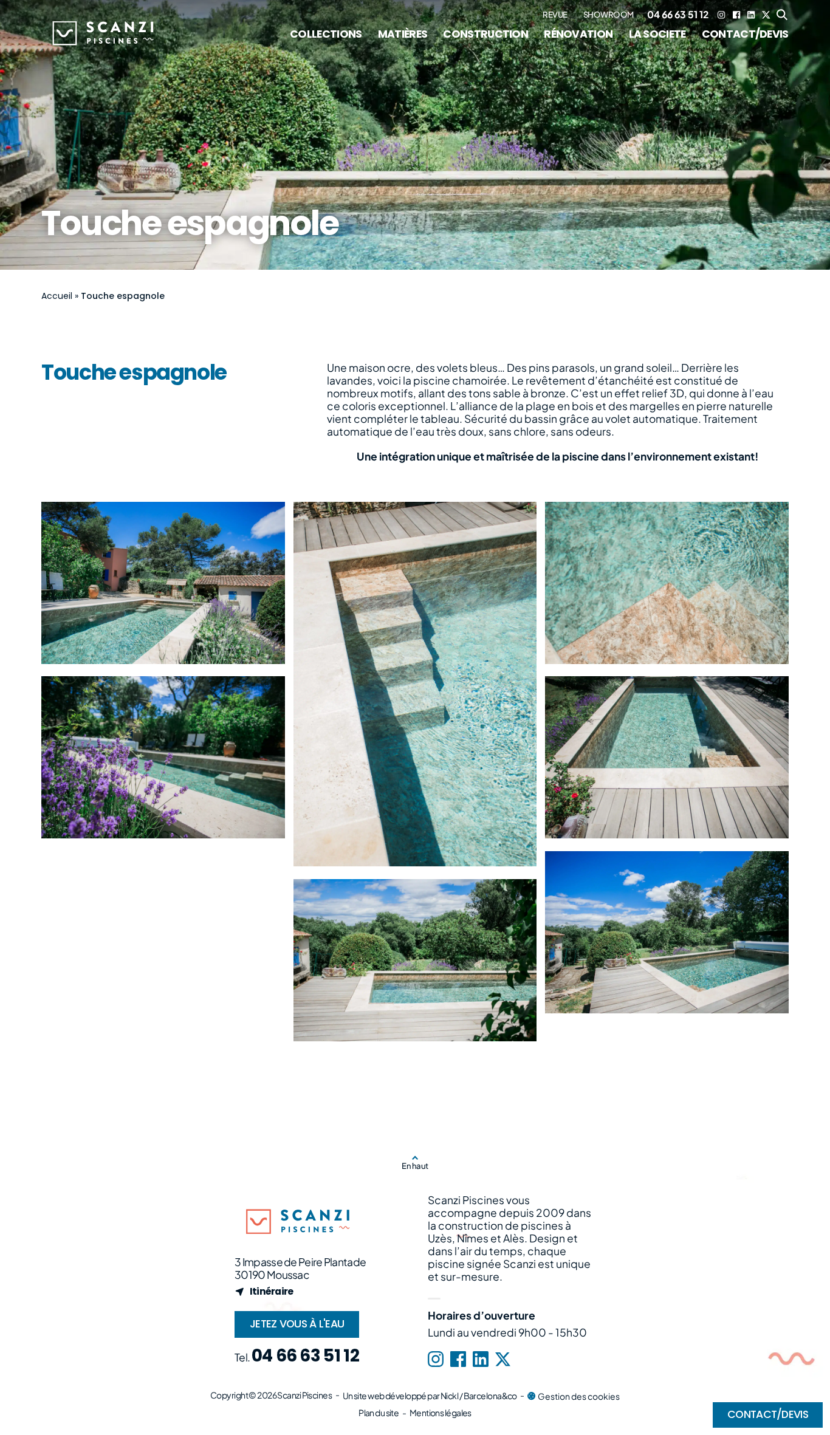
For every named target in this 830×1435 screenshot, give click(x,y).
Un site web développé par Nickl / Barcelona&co (430, 1395)
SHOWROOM (608, 15)
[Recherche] (782, 15)
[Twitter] (766, 14)
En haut (415, 1165)
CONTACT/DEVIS (745, 34)
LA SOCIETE (657, 34)
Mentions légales (441, 1412)
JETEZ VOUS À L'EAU (297, 1324)
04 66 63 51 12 (677, 14)
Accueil (56, 296)
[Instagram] (721, 14)
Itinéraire (271, 1291)
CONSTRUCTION (485, 34)
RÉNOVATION (578, 34)
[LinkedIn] (751, 14)
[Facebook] (736, 14)
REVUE (555, 15)
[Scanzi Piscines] (102, 36)
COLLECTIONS (326, 34)
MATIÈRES (402, 34)
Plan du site (378, 1412)
